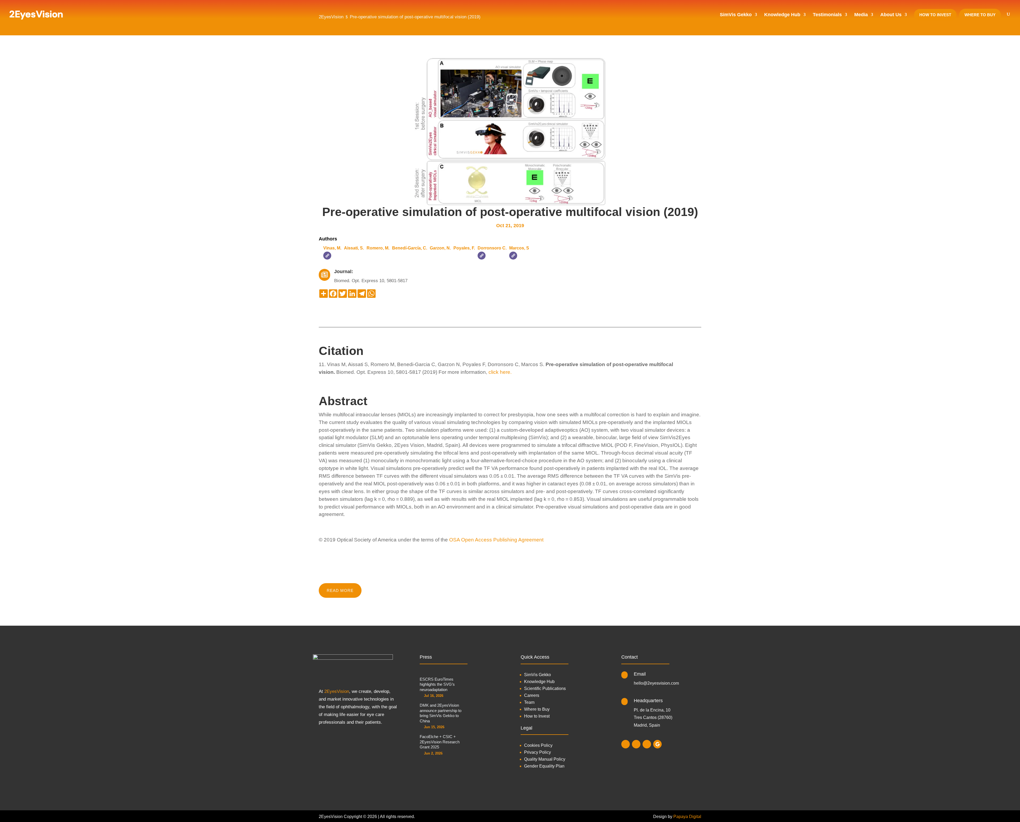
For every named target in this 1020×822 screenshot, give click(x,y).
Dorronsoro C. (492, 248)
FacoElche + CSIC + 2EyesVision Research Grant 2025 (440, 741)
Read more (340, 590)
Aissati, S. (354, 248)
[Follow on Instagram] (625, 744)
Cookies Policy (538, 745)
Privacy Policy (537, 752)
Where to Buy (537, 709)
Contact (629, 657)
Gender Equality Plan (544, 766)
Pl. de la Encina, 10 (652, 710)
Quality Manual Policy (544, 759)
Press (426, 657)
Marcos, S (519, 248)
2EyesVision (336, 691)
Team (529, 702)
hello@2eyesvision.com (656, 683)
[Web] (327, 256)
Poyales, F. (464, 248)
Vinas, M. (332, 248)
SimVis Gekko (537, 674)
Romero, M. (378, 248)
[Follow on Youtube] (647, 744)
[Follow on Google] (657, 744)
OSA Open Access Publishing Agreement (496, 540)
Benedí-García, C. (409, 248)
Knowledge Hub (539, 681)
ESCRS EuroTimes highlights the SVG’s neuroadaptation (437, 684)
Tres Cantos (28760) (653, 717)
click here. (500, 372)
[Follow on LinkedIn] (636, 744)
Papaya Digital (687, 816)
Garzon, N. (440, 248)
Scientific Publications (545, 688)
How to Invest (537, 716)
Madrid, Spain (647, 725)
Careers (531, 695)
